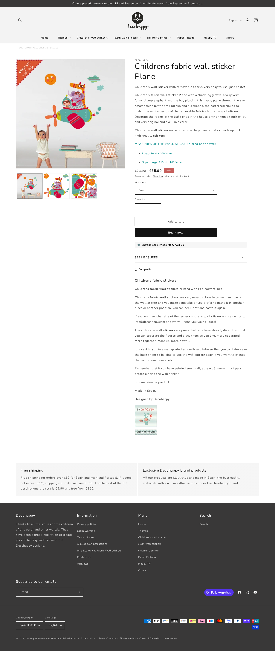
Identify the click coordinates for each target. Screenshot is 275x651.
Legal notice (170, 638)
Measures (140, 183)
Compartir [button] (144, 269)
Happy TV (144, 563)
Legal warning (86, 531)
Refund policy (69, 638)
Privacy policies (87, 524)
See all (54, 48)
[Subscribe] (79, 592)
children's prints (148, 550)
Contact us (84, 557)
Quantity (140, 199)
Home (20, 48)
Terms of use (85, 537)
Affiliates (83, 563)
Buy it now (176, 232)
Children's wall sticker (152, 537)
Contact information (149, 638)
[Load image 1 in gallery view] (29, 186)
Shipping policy (128, 638)
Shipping (158, 176)
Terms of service (107, 638)
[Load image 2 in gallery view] (57, 186)
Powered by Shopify (48, 638)
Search (203, 524)
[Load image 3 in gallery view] (84, 186)
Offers (142, 570)
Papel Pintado (147, 557)
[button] (20, 20)
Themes (143, 531)
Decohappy (31, 638)
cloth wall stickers (36, 48)
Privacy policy (87, 638)
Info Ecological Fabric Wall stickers (99, 550)
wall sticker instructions (92, 544)
